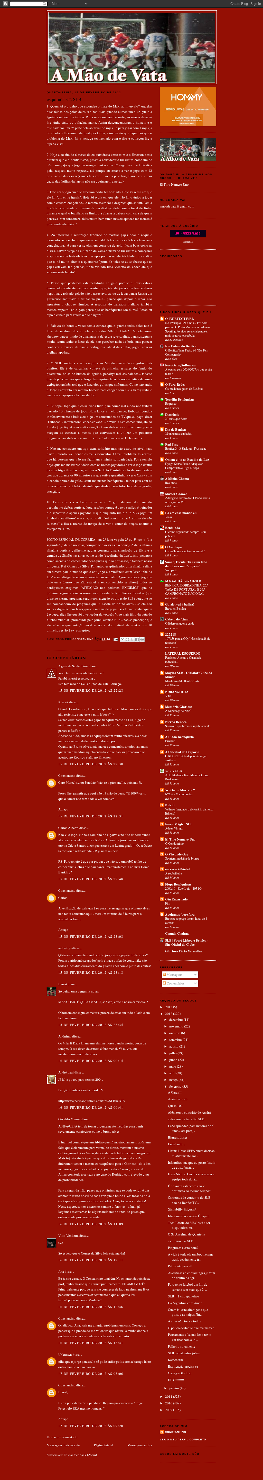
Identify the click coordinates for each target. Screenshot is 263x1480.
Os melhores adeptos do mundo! (185, 551)
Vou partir (171, 570)
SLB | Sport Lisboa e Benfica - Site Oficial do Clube (186, 942)
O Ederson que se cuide (179, 623)
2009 (169, 1409)
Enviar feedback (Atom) (80, 1454)
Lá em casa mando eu (180, 512)
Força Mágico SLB (179, 824)
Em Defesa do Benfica (180, 346)
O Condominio (174, 843)
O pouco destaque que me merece (191, 1327)
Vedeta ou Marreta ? (180, 789)
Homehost (188, 241)
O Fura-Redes (175, 384)
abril (172, 1073)
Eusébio (170, 741)
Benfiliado (172, 527)
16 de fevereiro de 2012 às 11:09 (91, 1224)
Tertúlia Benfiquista (179, 399)
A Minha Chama (177, 478)
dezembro (176, 1019)
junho (173, 1059)
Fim (167, 903)
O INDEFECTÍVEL (179, 318)
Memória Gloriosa (178, 706)
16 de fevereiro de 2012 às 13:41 (91, 1342)
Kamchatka (176, 1359)
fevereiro (175, 1086)
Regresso (170, 403)
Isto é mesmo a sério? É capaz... (189, 1216)
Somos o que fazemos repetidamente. (188, 726)
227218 (170, 634)
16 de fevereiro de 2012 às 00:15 (91, 1060)
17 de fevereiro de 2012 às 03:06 (91, 1373)
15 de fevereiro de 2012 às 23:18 (91, 972)
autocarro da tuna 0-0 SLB (186, 1119)
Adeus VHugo (174, 828)
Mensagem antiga (139, 1445)
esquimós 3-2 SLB (180, 1241)
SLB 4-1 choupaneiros (183, 1296)
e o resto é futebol (177, 869)
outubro (175, 1033)
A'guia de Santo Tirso (73, 666)
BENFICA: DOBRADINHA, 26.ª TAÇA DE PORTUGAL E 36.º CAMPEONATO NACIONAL (186, 589)
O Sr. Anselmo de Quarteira (186, 1234)
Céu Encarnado (176, 899)
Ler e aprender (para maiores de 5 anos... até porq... (191, 1128)
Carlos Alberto (68, 827)
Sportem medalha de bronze (182, 858)
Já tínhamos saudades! (179, 433)
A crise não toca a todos (184, 1321)
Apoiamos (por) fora (180, 914)
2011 (169, 1396)
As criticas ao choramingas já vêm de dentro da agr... (191, 1275)
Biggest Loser (177, 1137)
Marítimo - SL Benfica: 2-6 (182, 681)
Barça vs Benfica (175, 608)
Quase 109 (175, 1105)
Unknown (65, 1354)
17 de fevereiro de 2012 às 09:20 (91, 1425)
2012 (169, 1013)
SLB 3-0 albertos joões (184, 1353)
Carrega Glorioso (180, 1373)
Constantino (67, 775)
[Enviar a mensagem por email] (122, 639)
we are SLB (173, 770)
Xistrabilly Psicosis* (182, 1209)
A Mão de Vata (131, 18)
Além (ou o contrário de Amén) (189, 1112)
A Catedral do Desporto (182, 751)
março (174, 1079)
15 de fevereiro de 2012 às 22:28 (91, 690)
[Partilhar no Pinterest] (142, 639)
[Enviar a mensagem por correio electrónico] (115, 639)
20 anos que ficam (176, 419)
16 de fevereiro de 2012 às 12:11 (91, 1260)
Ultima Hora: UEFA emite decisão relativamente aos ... (191, 1153)
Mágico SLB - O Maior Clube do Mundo (188, 674)
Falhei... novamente (181, 1346)
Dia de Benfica (175, 429)
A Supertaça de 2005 (178, 711)
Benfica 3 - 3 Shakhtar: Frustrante (185, 448)
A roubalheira (173, 873)
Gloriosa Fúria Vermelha (183, 951)
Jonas (168, 517)
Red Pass (171, 444)
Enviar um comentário (62, 1437)
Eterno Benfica (176, 721)
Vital (168, 696)
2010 (169, 1403)
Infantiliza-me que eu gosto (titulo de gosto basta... (191, 1165)
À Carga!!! (175, 1092)
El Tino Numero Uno (174, 184)
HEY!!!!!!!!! (176, 1379)
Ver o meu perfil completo (183, 1439)
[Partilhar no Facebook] (137, 639)
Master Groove (176, 493)
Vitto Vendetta (68, 1235)
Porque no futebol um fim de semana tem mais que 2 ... (187, 1287)
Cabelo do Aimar (177, 619)
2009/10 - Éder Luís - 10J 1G (183, 888)
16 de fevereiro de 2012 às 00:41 (91, 1107)
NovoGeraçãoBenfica (180, 365)
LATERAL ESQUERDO (182, 653)
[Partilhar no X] (132, 639)
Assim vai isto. (178, 1099)
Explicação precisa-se (183, 1366)
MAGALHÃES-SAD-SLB (183, 581)
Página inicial (103, 1445)
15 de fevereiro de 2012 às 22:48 (91, 879)
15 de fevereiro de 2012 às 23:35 (91, 1024)
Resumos (171, 483)
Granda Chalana (177, 933)
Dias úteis (172, 414)
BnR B (170, 804)
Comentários (175, 983)
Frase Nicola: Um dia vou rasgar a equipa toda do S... (191, 1176)
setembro (176, 1039)
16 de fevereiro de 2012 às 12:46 (91, 1306)
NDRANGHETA (177, 691)
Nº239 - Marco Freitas (179, 794)
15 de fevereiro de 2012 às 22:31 (91, 816)
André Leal (66, 1072)
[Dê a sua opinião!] (127, 639)
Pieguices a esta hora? (183, 1247)
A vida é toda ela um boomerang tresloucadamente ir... (190, 1257)
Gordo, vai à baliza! (179, 604)
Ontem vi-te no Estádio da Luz (187, 459)
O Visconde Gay (176, 854)
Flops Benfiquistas (178, 884)
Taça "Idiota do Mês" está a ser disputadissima (189, 1225)
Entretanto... (176, 1144)
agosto (174, 1046)
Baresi (62, 984)
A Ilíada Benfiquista (179, 736)
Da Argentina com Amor (185, 1303)
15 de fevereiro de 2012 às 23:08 (91, 936)
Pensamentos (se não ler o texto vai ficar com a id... (189, 1337)
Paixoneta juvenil (180, 1266)
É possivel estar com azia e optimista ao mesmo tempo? (189, 1188)
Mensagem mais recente (63, 1445)
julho (173, 1053)
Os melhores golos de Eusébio (184, 388)
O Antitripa (173, 546)
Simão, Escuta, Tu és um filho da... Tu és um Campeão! (186, 563)
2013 (169, 1007)
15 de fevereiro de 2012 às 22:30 (91, 764)
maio (173, 1066)
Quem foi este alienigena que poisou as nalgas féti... (188, 1312)
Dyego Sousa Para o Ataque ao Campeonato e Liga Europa (184, 466)
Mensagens (174, 974)
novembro (176, 1026)
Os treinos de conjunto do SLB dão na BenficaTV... (189, 1200)
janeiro (174, 1388)
